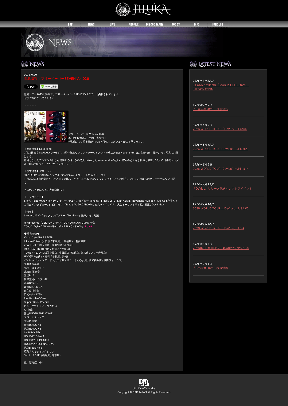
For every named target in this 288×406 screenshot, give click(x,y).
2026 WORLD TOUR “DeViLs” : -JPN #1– (220, 168)
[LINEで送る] (49, 86)
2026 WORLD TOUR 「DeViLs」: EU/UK (220, 129)
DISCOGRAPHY (154, 24)
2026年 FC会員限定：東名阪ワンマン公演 (221, 248)
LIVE (112, 24)
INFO (196, 24)
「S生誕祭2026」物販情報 (210, 109)
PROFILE (134, 24)
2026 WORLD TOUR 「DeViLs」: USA (218, 228)
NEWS (91, 24)
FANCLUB (217, 24)
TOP (70, 24)
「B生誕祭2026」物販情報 (210, 268)
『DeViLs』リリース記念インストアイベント (222, 188)
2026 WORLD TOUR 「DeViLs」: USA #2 (221, 208)
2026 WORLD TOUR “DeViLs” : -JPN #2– (220, 149)
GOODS (175, 24)
